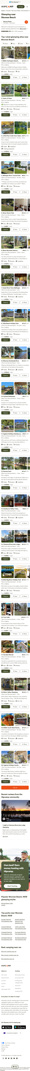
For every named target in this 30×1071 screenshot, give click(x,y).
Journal (3, 980)
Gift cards (4, 975)
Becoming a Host (20, 975)
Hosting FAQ (18, 991)
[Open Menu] (27, 6)
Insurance (17, 985)
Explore (3, 10)
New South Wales (16, 10)
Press (2, 986)
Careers (3, 983)
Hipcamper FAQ (5, 989)
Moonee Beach (25, 10)
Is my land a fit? (19, 978)
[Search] (26, 22)
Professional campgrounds (19, 981)
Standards (18, 988)
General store (5, 978)
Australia (8, 10)
